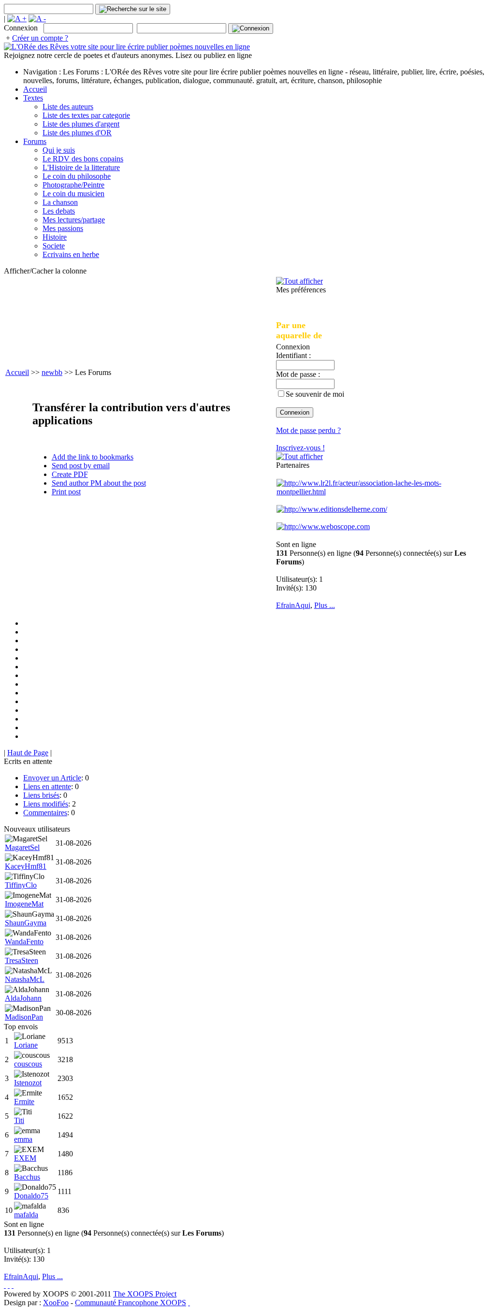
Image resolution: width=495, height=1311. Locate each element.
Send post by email (81, 465)
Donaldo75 (31, 1196)
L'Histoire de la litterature (81, 167)
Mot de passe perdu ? (308, 430)
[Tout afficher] (299, 281)
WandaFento (24, 941)
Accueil (35, 89)
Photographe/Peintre (73, 185)
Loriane (26, 1045)
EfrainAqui (293, 605)
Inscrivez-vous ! (300, 448)
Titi (19, 1120)
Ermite (24, 1101)
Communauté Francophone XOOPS (130, 1302)
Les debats (59, 211)
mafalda (26, 1214)
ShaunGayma (25, 923)
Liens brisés (41, 795)
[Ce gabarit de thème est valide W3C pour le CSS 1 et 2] (13, 1285)
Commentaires (45, 812)
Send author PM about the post (99, 483)
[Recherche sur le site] (132, 9)
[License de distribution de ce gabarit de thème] (5, 1285)
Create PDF (70, 474)
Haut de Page (27, 753)
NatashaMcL (24, 979)
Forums (34, 141)
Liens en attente (47, 786)
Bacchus (27, 1177)
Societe (54, 246)
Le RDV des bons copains (83, 159)
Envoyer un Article (52, 778)
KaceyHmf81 (25, 866)
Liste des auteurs (68, 106)
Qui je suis (59, 150)
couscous (28, 1064)
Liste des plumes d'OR (77, 133)
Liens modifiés (45, 804)
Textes (33, 98)
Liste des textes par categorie (86, 115)
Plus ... (324, 605)
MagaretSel (22, 847)
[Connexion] (250, 28)
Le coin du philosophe (77, 176)
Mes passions (63, 228)
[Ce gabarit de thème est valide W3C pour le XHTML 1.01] (9, 1285)
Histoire (55, 237)
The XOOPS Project (144, 1294)
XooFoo (56, 1302)
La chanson (60, 202)
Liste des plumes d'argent (81, 124)
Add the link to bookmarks (92, 457)
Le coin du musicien (73, 193)
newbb (52, 372)
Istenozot (28, 1083)
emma (23, 1139)
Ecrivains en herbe (71, 254)
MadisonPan (24, 1017)
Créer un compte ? (40, 38)
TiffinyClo (21, 885)
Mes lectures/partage (74, 220)
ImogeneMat (24, 904)
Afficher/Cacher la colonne (45, 271)
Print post (66, 492)
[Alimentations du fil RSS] (189, 1302)
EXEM (25, 1158)
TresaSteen (21, 960)
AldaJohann (23, 998)
